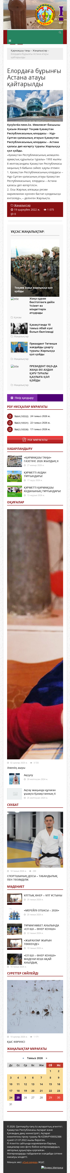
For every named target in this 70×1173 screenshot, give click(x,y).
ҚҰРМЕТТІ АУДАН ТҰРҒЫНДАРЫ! (35, 474)
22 (50, 1090)
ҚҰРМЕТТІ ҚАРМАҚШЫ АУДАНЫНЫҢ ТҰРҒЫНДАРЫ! (42, 489)
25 (18, 1097)
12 (25, 1084)
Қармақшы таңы (49, 16)
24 (10, 1097)
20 (32, 1090)
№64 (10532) (21, 416)
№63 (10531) (21, 423)
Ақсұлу (28, 775)
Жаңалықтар (22, 205)
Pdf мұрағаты (37, 440)
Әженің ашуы (16, 767)
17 (10, 1090)
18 (18, 1090)
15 (50, 1084)
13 (32, 1084)
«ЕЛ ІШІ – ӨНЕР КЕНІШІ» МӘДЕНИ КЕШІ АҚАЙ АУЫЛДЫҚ (40, 959)
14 (41, 1084)
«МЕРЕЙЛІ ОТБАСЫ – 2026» (41, 910)
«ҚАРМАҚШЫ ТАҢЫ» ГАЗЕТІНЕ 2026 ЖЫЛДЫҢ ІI (41, 459)
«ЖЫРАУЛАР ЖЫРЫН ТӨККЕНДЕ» (38, 942)
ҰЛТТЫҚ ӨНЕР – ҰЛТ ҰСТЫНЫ (43, 895)
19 (25, 1090)
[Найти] (60, 32)
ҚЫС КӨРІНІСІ (16, 1042)
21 (41, 1090)
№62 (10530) (21, 429)
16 (58, 1084)
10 (10, 1084)
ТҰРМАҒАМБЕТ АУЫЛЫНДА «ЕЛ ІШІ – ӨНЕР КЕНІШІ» (41, 927)
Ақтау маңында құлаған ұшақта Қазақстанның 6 (40, 791)
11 (18, 1084)
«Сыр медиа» (30, 1162)
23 (58, 1090)
